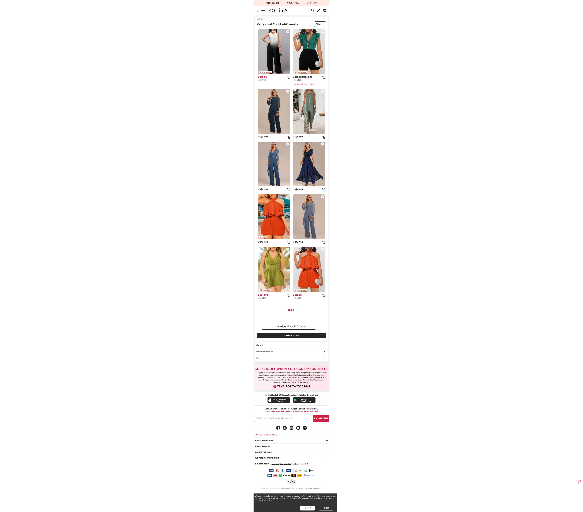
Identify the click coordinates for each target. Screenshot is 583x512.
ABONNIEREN (321, 418)
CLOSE (326, 508)
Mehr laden (291, 335)
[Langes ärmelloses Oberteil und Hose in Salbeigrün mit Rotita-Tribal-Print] (309, 111)
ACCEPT (307, 508)
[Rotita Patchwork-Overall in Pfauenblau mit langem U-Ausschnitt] (274, 111)
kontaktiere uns (263, 452)
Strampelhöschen (264, 351)
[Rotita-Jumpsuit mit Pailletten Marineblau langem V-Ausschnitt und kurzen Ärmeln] (309, 164)
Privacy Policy (266, 500)
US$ (294, 464)
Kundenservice (262, 446)
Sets (258, 358)
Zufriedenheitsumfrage (266, 435)
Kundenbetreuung (264, 441)
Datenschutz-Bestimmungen (310, 488)
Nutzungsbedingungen (285, 488)
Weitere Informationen (267, 458)
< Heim (260, 19)
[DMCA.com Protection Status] (291, 482)
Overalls (260, 345)
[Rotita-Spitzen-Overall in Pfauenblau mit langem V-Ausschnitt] (274, 164)
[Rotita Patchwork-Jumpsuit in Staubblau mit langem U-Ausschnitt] (309, 216)
